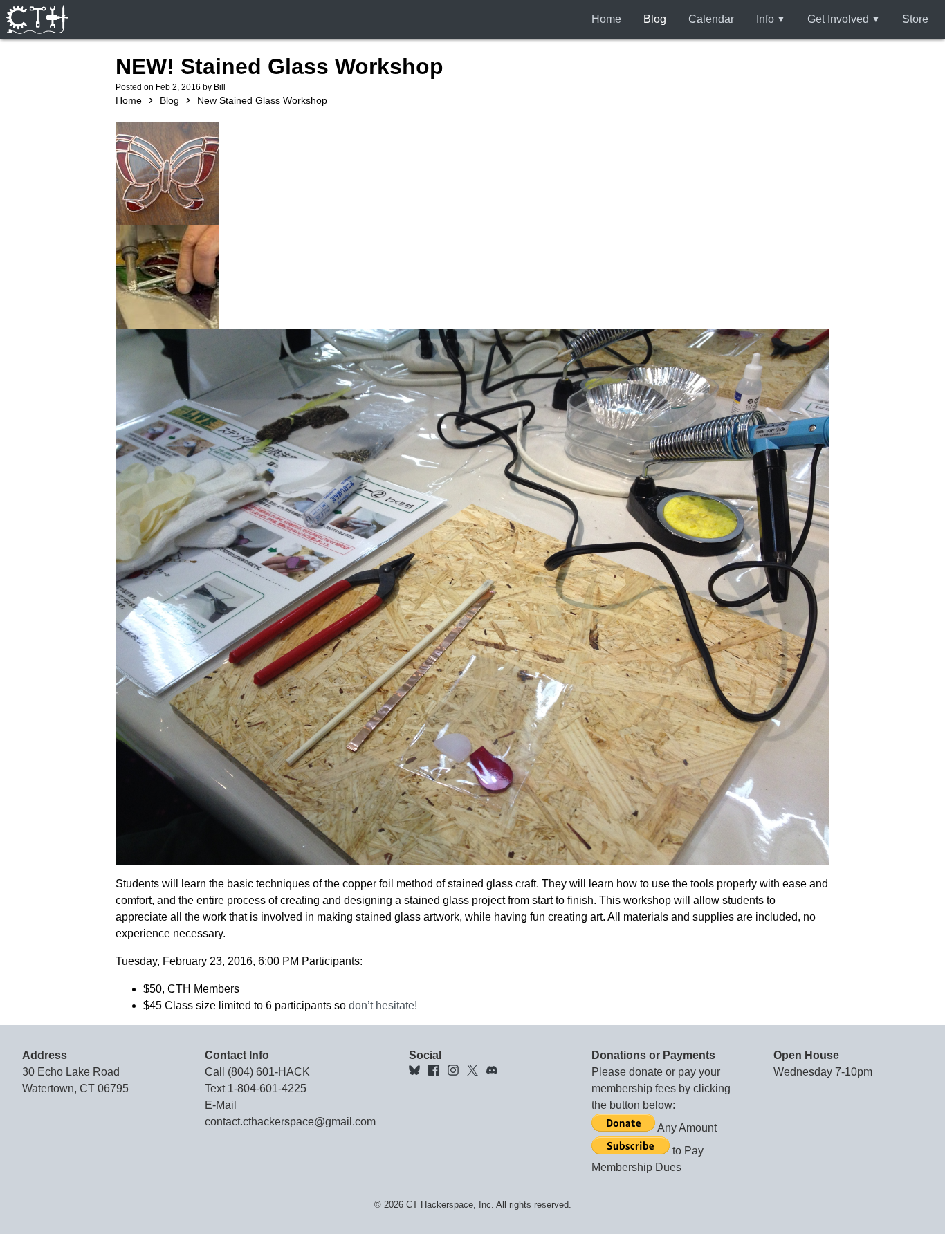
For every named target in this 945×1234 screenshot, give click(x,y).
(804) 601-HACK (269, 1072)
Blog (654, 19)
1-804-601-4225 (267, 1088)
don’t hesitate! (383, 1005)
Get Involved (838, 19)
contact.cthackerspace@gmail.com (290, 1121)
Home (606, 19)
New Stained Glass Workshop (262, 100)
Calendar (711, 19)
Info (765, 19)
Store (915, 19)
